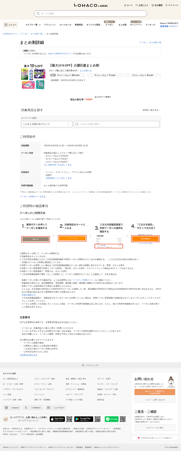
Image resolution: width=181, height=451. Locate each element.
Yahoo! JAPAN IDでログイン (60, 53)
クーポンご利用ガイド (83, 280)
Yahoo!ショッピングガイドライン (106, 447)
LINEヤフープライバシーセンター (61, 447)
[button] (46, 124)
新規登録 (164, 26)
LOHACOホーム (10, 34)
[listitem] (18, 379)
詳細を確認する (29, 295)
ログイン (174, 26)
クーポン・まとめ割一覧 (32, 34)
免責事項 (88, 447)
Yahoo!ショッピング (10, 447)
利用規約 (79, 447)
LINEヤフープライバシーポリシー (33, 447)
